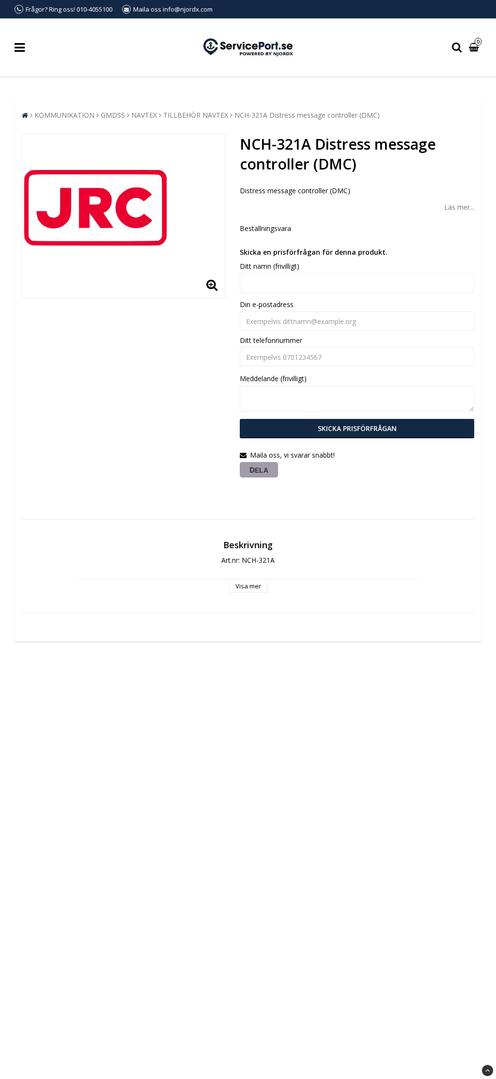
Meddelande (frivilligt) (273, 378)
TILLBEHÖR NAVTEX (195, 115)
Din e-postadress (267, 304)
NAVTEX (144, 115)
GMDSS (113, 115)
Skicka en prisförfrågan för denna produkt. (314, 252)
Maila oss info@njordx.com (173, 9)
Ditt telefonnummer (271, 340)
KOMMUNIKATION (64, 115)
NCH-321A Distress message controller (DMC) (307, 115)
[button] (475, 48)
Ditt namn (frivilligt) (269, 266)
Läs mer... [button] (459, 207)
